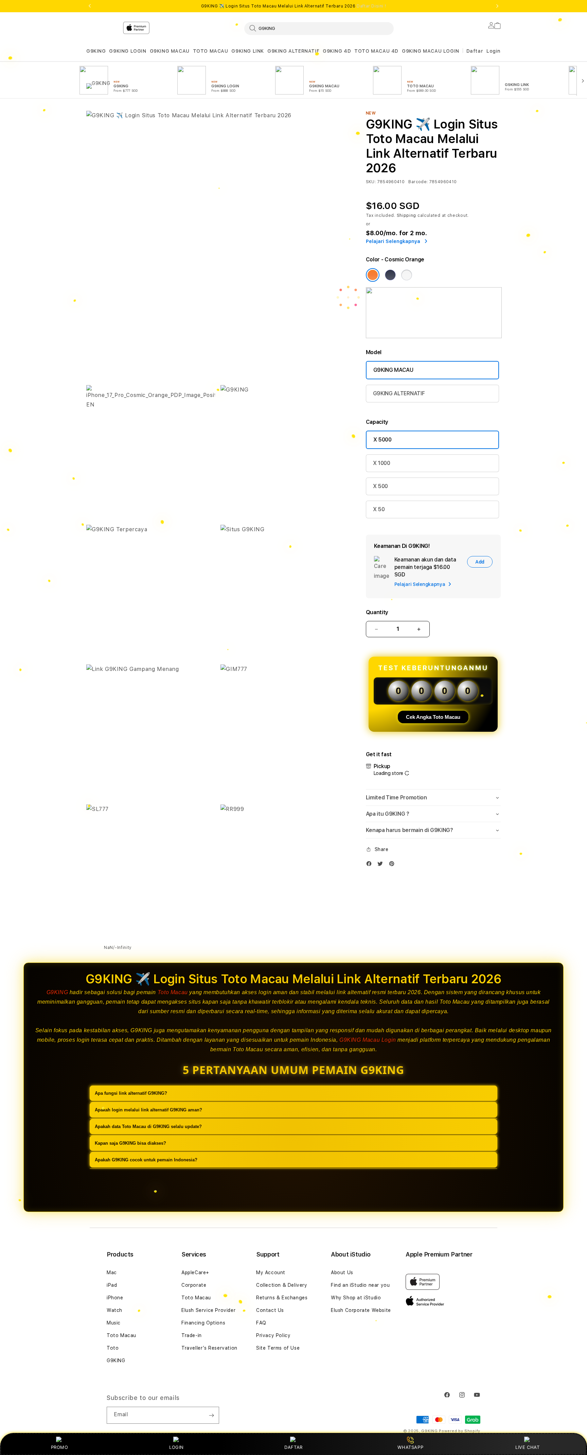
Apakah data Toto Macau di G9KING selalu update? (148, 1126)
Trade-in (191, 1335)
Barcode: (418, 181)
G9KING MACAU (170, 51)
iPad (112, 1285)
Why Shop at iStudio (356, 1297)
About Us (342, 1272)
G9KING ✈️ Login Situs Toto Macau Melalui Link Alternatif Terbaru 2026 (293, 6)
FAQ (261, 1323)
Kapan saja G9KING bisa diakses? (130, 1143)
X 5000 (382, 439)
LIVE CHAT (527, 1447)
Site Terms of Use (278, 1348)
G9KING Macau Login (367, 1040)
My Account (270, 1272)
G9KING (96, 51)
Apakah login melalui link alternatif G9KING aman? (148, 1109)
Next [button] (497, 6)
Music (114, 1323)
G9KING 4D (337, 51)
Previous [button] (89, 6)
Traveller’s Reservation (209, 1348)
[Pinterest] (393, 865)
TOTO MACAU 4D (376, 51)
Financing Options (203, 1323)
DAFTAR (293, 1447)
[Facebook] (370, 865)
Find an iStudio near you (360, 1285)
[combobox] (319, 28)
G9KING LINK (247, 51)
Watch (114, 1310)
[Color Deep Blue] (390, 275)
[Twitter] (382, 865)
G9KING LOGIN (127, 51)
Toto (113, 1348)
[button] (96, 51)
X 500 (380, 486)
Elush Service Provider (208, 1310)
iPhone (115, 1297)
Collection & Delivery (281, 1285)
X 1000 (381, 463)
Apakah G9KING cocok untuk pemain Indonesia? (146, 1159)
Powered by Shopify (459, 1431)
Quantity (377, 612)
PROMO (59, 1447)
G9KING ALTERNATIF (293, 51)
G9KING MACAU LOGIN (430, 51)
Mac (112, 1272)
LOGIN (176, 1447)
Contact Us (270, 1310)
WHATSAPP (410, 1447)
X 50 (379, 509)
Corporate (193, 1285)
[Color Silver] (406, 275)
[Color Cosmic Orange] (372, 275)
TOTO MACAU (210, 51)
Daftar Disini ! (371, 6)
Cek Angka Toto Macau (433, 717)
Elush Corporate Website (361, 1310)
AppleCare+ (195, 1272)
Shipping (406, 215)
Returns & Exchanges (281, 1297)
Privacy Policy (273, 1335)
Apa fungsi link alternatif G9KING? (131, 1093)
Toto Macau (173, 992)
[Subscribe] (211, 1415)
